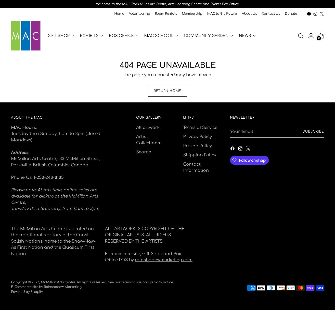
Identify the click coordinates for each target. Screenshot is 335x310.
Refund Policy (197, 146)
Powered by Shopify (27, 292)
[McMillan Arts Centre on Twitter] (322, 14)
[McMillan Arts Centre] (25, 35)
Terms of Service (200, 127)
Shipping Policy (199, 155)
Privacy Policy (197, 136)
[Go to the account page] (311, 36)
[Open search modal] (301, 36)
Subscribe (313, 131)
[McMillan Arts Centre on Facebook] (309, 14)
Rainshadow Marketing (63, 287)
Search (143, 152)
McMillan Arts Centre (58, 282)
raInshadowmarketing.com (163, 260)
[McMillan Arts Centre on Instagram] (315, 14)
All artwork (147, 127)
